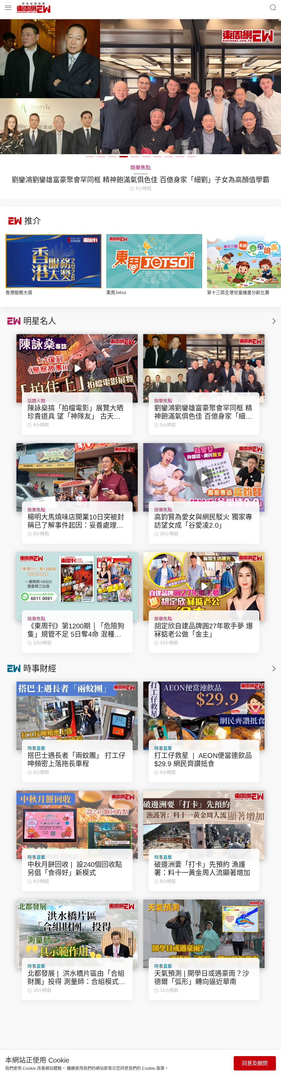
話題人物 (36, 400)
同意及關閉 (255, 1063)
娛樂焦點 (163, 400)
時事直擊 (36, 748)
